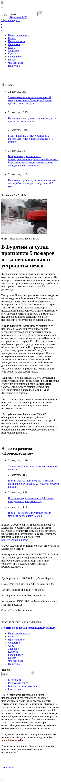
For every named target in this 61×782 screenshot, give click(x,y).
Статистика (15, 689)
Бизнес (12, 38)
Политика (14, 65)
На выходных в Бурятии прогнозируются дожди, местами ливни (32, 120)
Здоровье (13, 50)
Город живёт (15, 56)
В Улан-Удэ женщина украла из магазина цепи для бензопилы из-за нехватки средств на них (33, 483)
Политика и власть (19, 35)
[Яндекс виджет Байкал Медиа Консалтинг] (30, 29)
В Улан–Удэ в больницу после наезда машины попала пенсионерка (29, 514)
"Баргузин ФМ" (18, 17)
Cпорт (11, 47)
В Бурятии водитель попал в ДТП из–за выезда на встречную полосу (31, 500)
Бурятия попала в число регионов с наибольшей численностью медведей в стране (30, 138)
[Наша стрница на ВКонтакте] (30, 23)
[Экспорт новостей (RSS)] (30, 26)
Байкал (12, 59)
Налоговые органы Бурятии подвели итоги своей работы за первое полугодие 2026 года (33, 183)
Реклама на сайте (18, 682)
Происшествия (16, 41)
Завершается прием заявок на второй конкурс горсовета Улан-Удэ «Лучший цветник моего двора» (30, 100)
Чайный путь (15, 62)
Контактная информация (22, 686)
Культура (13, 53)
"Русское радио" (10, 20)
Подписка (7, 767)
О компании (15, 679)
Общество (14, 44)
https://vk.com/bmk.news (14, 539)
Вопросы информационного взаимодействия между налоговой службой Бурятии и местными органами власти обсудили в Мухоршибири (33, 161)
